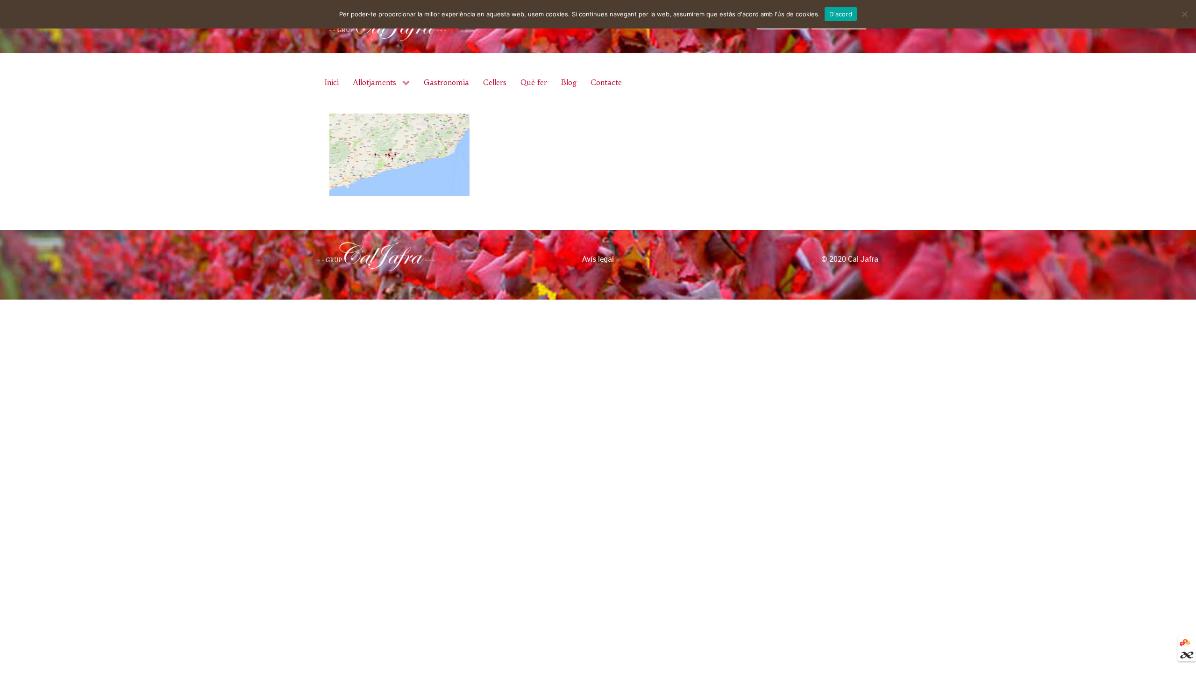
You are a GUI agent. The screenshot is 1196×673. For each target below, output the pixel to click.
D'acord (840, 14)
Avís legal (598, 259)
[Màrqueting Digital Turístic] (1185, 642)
